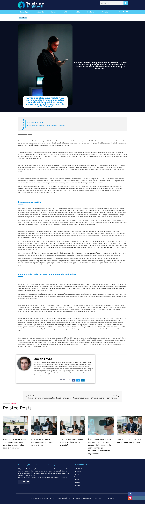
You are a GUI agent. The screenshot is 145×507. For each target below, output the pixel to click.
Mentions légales (82, 498)
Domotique (24, 12)
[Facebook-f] (119, 11)
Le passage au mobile (36, 122)
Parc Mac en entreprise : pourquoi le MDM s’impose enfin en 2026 (41, 442)
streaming (42, 167)
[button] (73, 380)
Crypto (53, 12)
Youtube (105, 12)
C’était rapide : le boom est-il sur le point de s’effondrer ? (47, 125)
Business (90, 12)
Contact (71, 498)
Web (65, 12)
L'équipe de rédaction (106, 498)
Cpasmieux (118, 241)
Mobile (77, 12)
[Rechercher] (125, 3)
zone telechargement (25, 134)
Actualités (40, 12)
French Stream (110, 233)
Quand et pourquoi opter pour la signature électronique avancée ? (72, 442)
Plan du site (93, 498)
